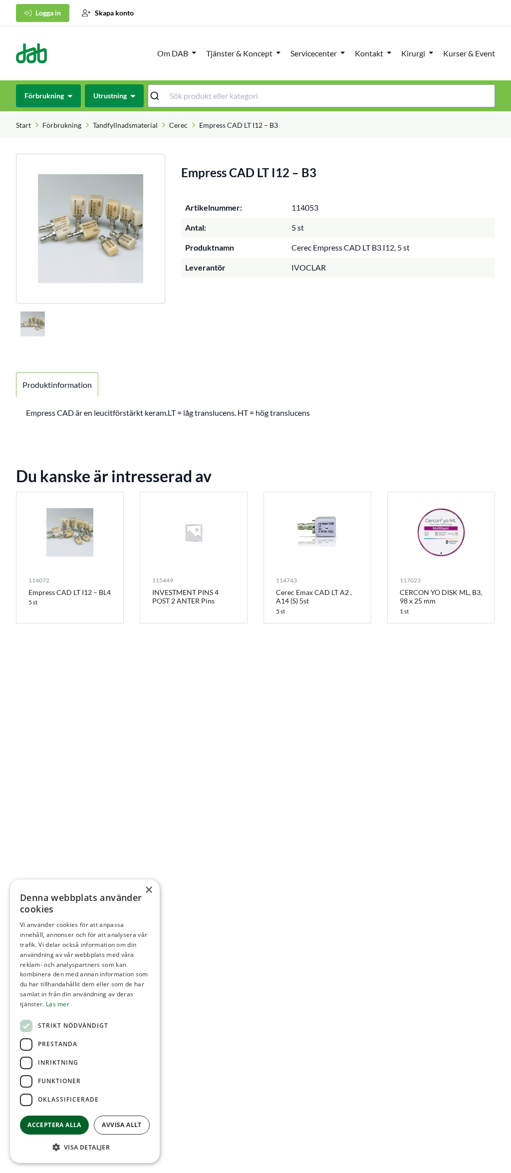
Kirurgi (413, 53)
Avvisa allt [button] (121, 1125)
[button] (85, 1147)
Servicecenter (313, 53)
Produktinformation (57, 384)
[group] (90, 228)
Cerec (178, 125)
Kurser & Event (469, 53)
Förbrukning (61, 125)
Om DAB (172, 53)
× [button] (148, 890)
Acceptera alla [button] (54, 1125)
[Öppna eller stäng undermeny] (194, 52)
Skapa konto (114, 12)
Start (23, 125)
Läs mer (57, 1004)
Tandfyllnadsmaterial (125, 125)
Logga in (48, 12)
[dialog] (85, 1021)
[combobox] (322, 95)
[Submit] (159, 96)
